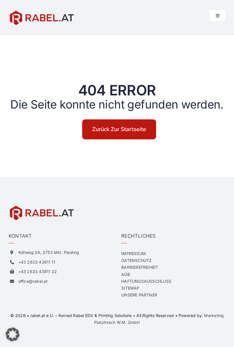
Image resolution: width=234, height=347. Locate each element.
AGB (125, 274)
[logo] (41, 11)
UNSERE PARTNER (139, 294)
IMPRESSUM (133, 253)
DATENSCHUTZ (136, 260)
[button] (12, 334)
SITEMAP (130, 288)
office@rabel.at (33, 281)
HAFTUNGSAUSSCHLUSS (146, 281)
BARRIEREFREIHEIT (139, 267)
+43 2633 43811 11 (36, 262)
